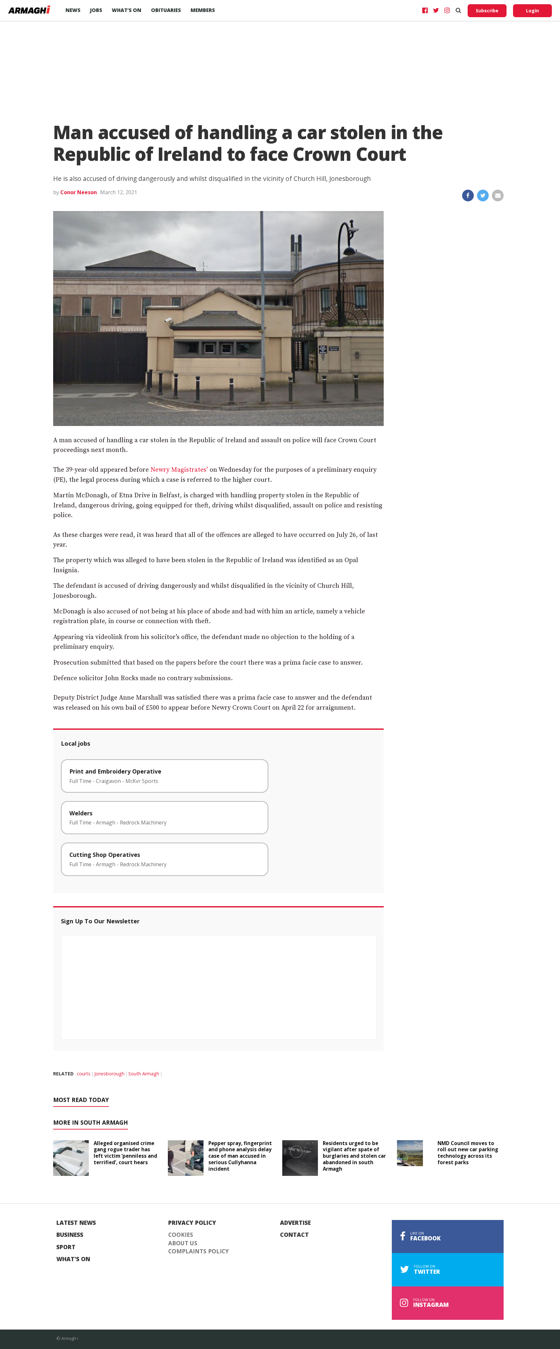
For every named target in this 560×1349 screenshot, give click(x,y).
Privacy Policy (192, 1223)
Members (203, 10)
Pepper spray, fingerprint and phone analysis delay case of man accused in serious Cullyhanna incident (240, 1156)
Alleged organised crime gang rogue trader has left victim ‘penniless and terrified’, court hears (125, 1153)
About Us (182, 1243)
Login (532, 10)
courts (83, 1074)
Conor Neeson (78, 192)
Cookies (180, 1235)
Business (69, 1235)
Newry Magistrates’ (179, 470)
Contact (294, 1235)
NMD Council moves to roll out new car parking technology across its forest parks (468, 1153)
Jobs (96, 10)
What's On (73, 1259)
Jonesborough (109, 1074)
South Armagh (143, 1074)
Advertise (295, 1223)
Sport (66, 1247)
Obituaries (166, 10)
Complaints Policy (198, 1251)
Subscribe (487, 10)
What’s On (126, 10)
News (72, 10)
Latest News (76, 1223)
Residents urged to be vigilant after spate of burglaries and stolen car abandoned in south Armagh (354, 1156)
